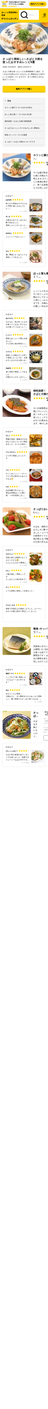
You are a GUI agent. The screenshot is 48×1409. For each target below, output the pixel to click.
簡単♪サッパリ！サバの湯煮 (16, 135)
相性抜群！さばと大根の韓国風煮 (18, 121)
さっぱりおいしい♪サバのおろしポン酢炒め (22, 128)
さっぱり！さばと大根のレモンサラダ (20, 141)
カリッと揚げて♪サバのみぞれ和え (18, 107)
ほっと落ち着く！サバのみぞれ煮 (18, 114)
